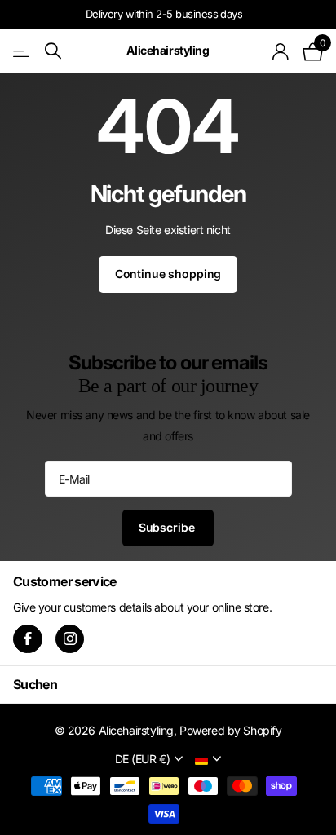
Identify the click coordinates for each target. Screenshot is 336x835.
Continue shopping (168, 274)
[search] (53, 51)
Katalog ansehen (22, 51)
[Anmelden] (281, 51)
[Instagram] (70, 639)
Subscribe (168, 527)
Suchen (35, 684)
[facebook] (27, 639)
